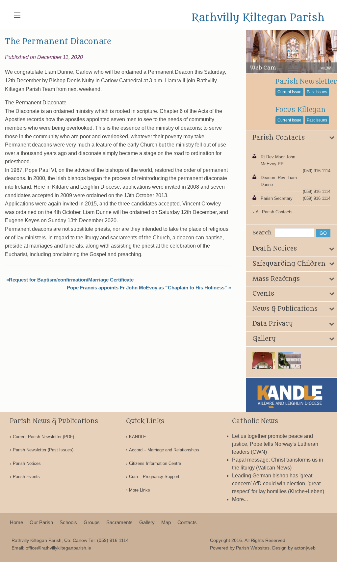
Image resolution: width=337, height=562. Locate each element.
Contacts (187, 522)
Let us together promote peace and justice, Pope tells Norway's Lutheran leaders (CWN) (275, 444)
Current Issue (289, 92)
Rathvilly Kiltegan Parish (258, 18)
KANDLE (137, 437)
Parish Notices (27, 463)
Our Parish (41, 522)
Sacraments (119, 522)
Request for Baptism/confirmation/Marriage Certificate (71, 279)
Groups (92, 522)
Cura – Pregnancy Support (154, 476)
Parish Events (26, 476)
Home (16, 522)
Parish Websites (253, 547)
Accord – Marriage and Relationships (164, 450)
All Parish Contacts (274, 211)
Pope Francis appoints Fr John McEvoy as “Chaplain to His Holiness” (147, 287)
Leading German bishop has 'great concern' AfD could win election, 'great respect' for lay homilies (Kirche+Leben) (278, 483)
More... (240, 499)
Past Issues (317, 92)
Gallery (147, 522)
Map (166, 522)
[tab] (291, 138)
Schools (68, 522)
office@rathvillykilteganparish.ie (58, 547)
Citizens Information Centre (155, 463)
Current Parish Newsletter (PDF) (43, 437)
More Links (139, 490)
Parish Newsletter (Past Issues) (43, 450)
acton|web (305, 547)
